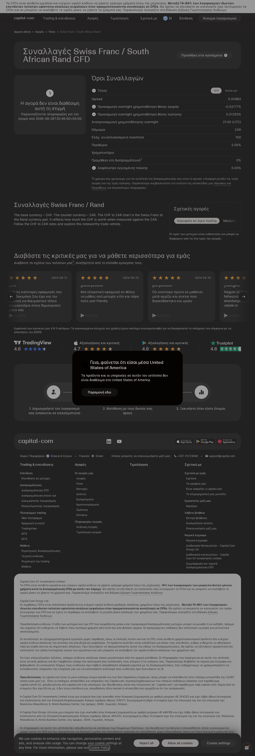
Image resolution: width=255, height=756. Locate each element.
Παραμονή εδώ (99, 392)
